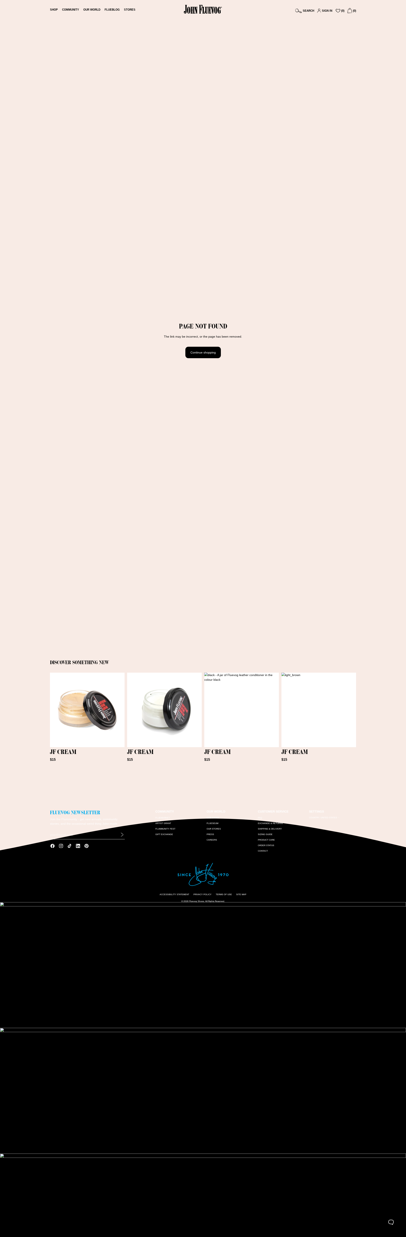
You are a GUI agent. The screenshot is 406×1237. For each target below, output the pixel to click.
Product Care (266, 840)
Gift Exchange (164, 834)
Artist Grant (163, 823)
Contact (263, 851)
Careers (212, 840)
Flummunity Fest (165, 829)
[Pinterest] (86, 845)
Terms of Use (224, 894)
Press (210, 834)
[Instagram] (61, 845)
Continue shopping (203, 352)
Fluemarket (162, 818)
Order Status (266, 845)
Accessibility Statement (174, 894)
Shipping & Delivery (270, 829)
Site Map (241, 894)
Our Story (213, 818)
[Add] (118, 740)
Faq (260, 818)
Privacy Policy (202, 894)
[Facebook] (52, 845)
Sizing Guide (265, 834)
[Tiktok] (69, 845)
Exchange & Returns (270, 823)
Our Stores (214, 829)
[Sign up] (122, 834)
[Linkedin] (78, 845)
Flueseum (212, 823)
